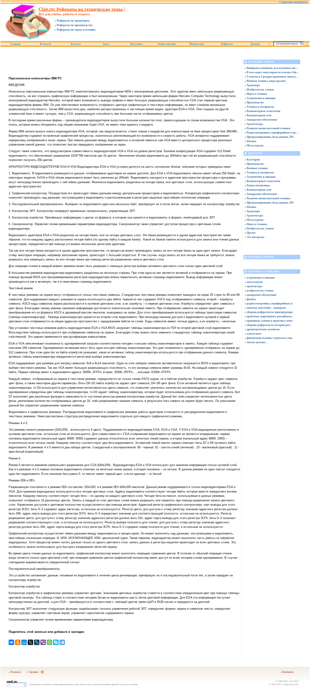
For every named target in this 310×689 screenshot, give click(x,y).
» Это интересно (254, 237)
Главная (15, 44)
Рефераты (227, 44)
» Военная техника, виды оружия (265, 81)
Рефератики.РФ (290, 684)
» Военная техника (256, 168)
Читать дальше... (257, 342)
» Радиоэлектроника (257, 185)
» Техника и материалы (259, 107)
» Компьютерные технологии (262, 111)
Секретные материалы (293, 2)
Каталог (76, 44)
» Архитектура (254, 124)
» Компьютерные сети (258, 115)
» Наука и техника (256, 94)
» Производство (254, 102)
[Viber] (43, 642)
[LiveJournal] (36, 642)
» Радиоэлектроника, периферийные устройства (272, 132)
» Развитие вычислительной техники (267, 128)
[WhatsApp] (49, 642)
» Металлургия (254, 145)
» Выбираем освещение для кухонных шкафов (272, 68)
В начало (45, 44)
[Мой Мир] (24, 642)
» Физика (250, 141)
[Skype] (56, 642)
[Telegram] (62, 642)
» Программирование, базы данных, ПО (269, 137)
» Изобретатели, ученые (259, 89)
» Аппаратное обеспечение (261, 119)
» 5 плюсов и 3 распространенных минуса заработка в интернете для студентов (272, 76)
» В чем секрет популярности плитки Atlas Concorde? (272, 72)
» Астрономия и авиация (260, 98)
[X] (30, 642)
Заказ (106, 44)
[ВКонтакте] (11, 642)
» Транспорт (252, 85)
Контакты (288, 672)
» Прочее (250, 233)
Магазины (136, 44)
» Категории (252, 159)
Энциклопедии (166, 44)
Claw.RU (294, 681)
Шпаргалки (196, 44)
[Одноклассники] (17, 642)
